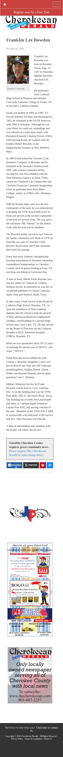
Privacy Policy (17, 739)
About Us (48, 739)
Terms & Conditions (33, 739)
